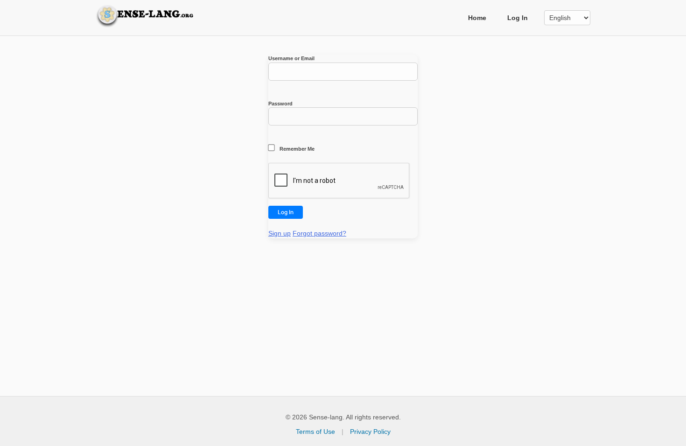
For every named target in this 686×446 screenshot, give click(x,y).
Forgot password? (319, 233)
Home (477, 17)
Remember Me (296, 149)
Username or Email (291, 58)
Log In (517, 17)
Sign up (279, 233)
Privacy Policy (370, 431)
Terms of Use (315, 431)
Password (280, 103)
